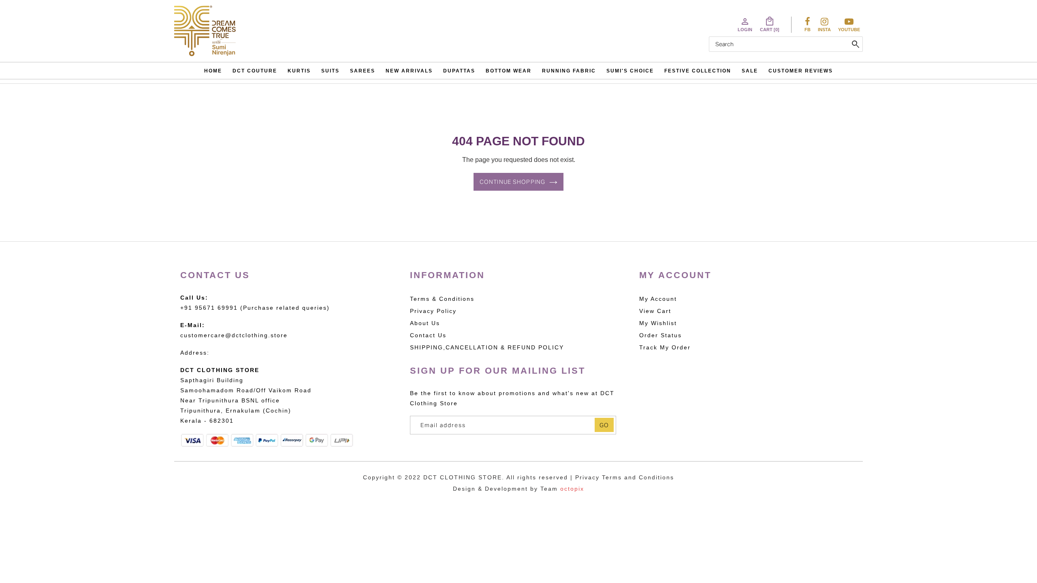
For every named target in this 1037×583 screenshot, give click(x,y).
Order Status (660, 335)
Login (745, 24)
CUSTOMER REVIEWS (800, 71)
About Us (425, 323)
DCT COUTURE (255, 71)
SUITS (330, 71)
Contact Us (428, 335)
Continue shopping (512, 182)
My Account (658, 299)
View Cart (655, 311)
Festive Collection (697, 71)
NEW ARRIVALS (409, 71)
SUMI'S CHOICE (630, 71)
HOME (213, 71)
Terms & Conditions (442, 299)
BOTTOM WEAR (508, 71)
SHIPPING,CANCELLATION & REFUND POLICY (487, 347)
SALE (750, 71)
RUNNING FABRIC (569, 71)
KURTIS (299, 71)
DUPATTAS (459, 71)
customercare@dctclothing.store (234, 335)
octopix (572, 488)
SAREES (362, 71)
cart (769, 24)
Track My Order (665, 347)
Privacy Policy (433, 311)
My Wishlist (658, 323)
